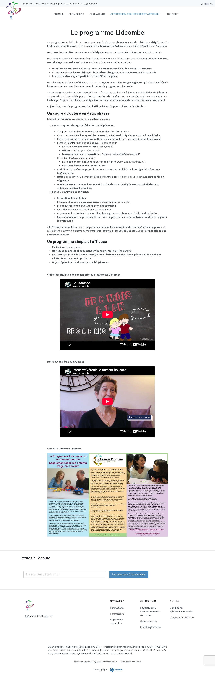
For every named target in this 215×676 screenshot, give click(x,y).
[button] (136, 14)
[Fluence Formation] (12, 13)
